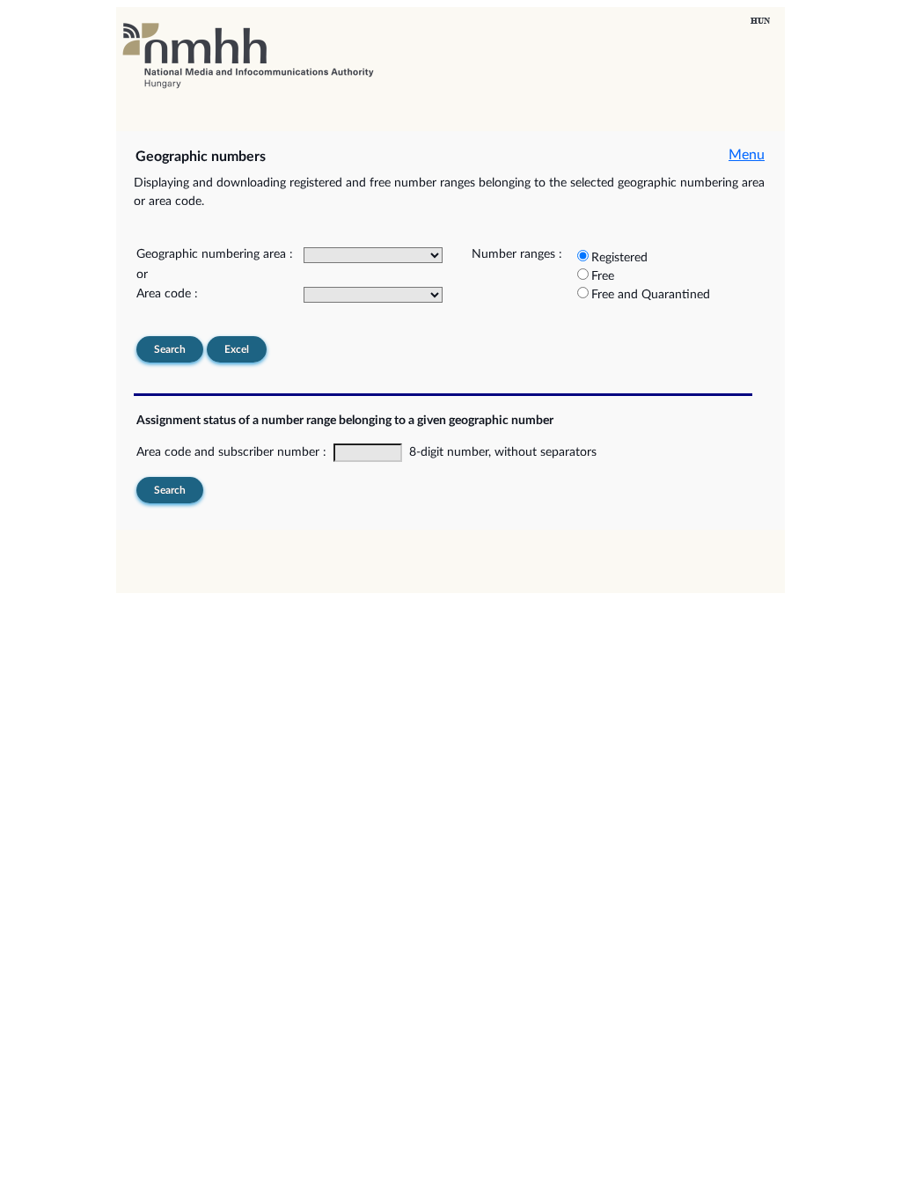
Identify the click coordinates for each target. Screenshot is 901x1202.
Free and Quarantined (650, 295)
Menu (747, 155)
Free (602, 276)
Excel (236, 349)
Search (170, 349)
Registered (619, 258)
